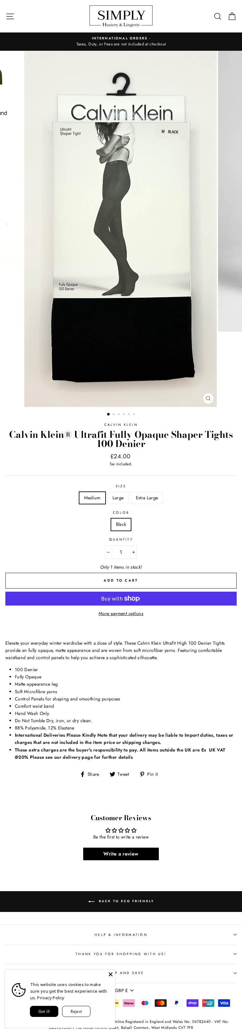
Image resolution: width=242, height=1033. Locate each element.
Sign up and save (121, 972)
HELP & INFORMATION (121, 934)
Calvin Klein (121, 424)
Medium (92, 498)
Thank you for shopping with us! (121, 953)
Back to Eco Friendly (125, 901)
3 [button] (119, 414)
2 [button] (114, 414)
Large (118, 498)
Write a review (120, 853)
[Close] (110, 974)
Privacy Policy (50, 998)
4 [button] (124, 414)
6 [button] (134, 414)
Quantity (121, 539)
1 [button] (108, 414)
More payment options (121, 613)
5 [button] (129, 414)
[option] (121, 42)
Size (121, 486)
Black (121, 524)
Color (121, 512)
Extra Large (147, 498)
